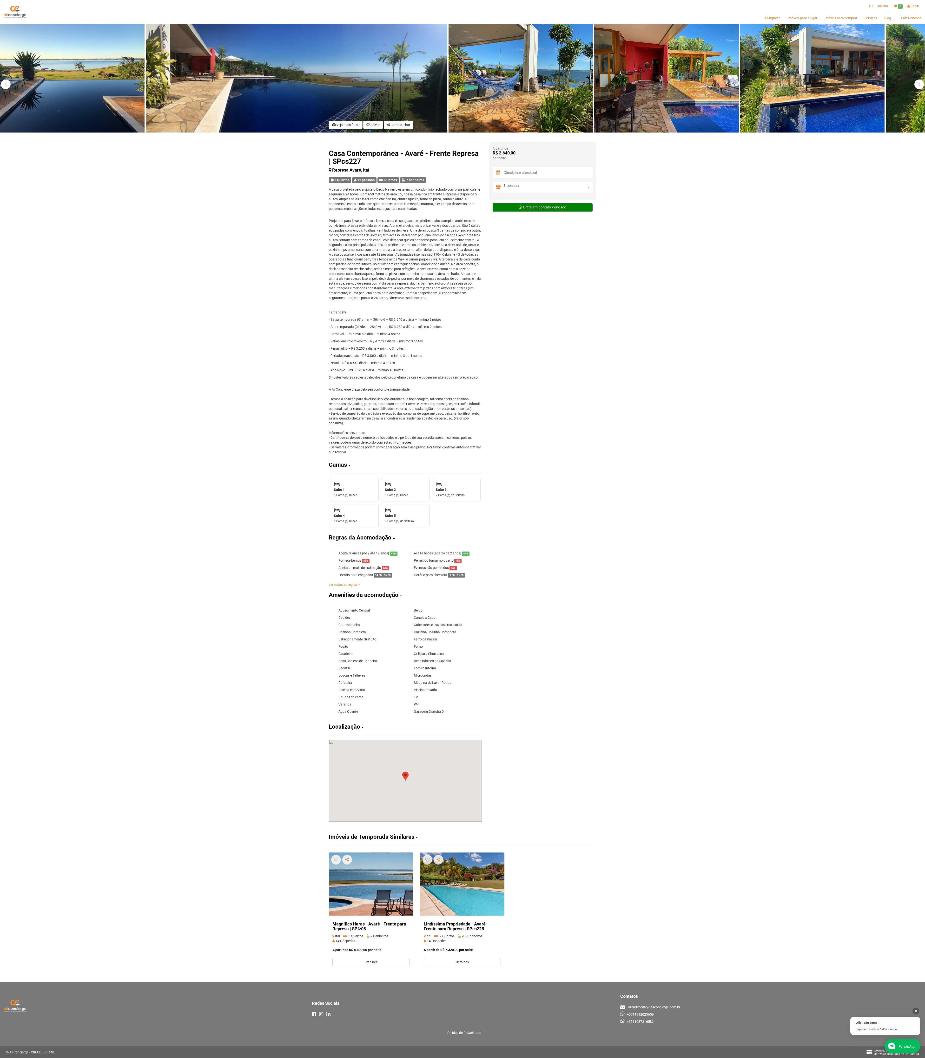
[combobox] (548, 187)
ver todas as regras (343, 584)
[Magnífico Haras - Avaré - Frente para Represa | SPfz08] (371, 884)
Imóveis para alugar (802, 18)
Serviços (871, 18)
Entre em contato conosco (544, 207)
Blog (887, 18)
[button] (919, 84)
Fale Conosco (911, 18)
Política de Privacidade (464, 1033)
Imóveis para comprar (841, 18)
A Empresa (772, 18)
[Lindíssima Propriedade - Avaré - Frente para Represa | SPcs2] (462, 884)
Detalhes (370, 962)
